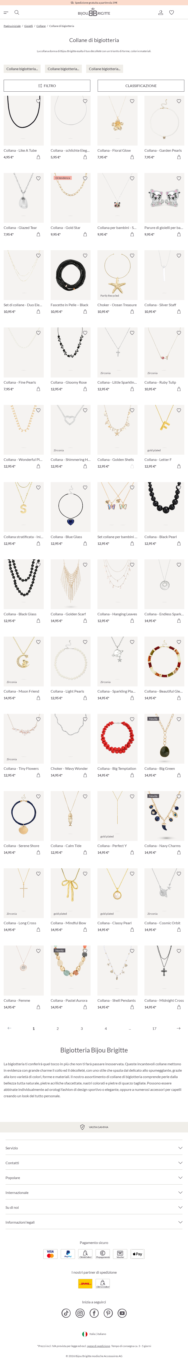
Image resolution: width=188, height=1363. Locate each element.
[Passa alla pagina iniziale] (94, 11)
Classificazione (141, 85)
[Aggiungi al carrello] (38, 156)
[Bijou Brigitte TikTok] (66, 1313)
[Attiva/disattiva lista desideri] (38, 101)
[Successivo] (178, 1028)
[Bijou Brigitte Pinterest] (108, 1313)
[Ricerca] (16, 12)
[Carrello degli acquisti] (182, 12)
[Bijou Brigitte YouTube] (122, 1313)
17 (154, 1028)
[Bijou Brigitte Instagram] (80, 1313)
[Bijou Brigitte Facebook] (94, 1313)
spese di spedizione (98, 1346)
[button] (160, 12)
